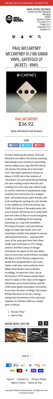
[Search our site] (39, 36)
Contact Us (23, 379)
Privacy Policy (39, 379)
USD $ (25, 356)
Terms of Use (35, 382)
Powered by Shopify (26, 393)
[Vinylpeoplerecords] (14, 19)
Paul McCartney (26, 118)
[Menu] (13, 36)
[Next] (46, 323)
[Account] (22, 36)
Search (10, 379)
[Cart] (30, 36)
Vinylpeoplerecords (25, 390)
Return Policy (18, 382)
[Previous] (40, 323)
